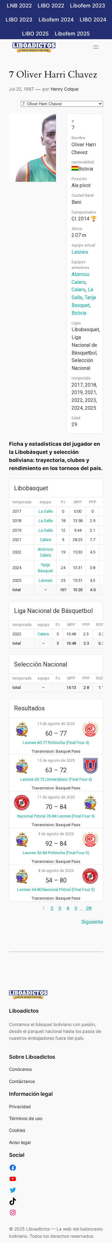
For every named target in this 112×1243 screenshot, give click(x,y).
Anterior (18, 908)
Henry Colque (64, 89)
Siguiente (92, 922)
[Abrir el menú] (96, 47)
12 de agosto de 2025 (56, 760)
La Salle (46, 511)
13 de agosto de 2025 (56, 724)
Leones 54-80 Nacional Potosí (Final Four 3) (56, 889)
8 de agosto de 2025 (56, 871)
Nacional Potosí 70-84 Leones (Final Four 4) (56, 816)
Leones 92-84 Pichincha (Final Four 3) (56, 852)
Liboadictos (24, 1011)
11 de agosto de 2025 (56, 797)
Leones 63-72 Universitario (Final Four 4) (56, 779)
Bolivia (79, 313)
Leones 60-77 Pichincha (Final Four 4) (56, 742)
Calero (79, 290)
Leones (80, 252)
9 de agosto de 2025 (56, 834)
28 (88, 908)
